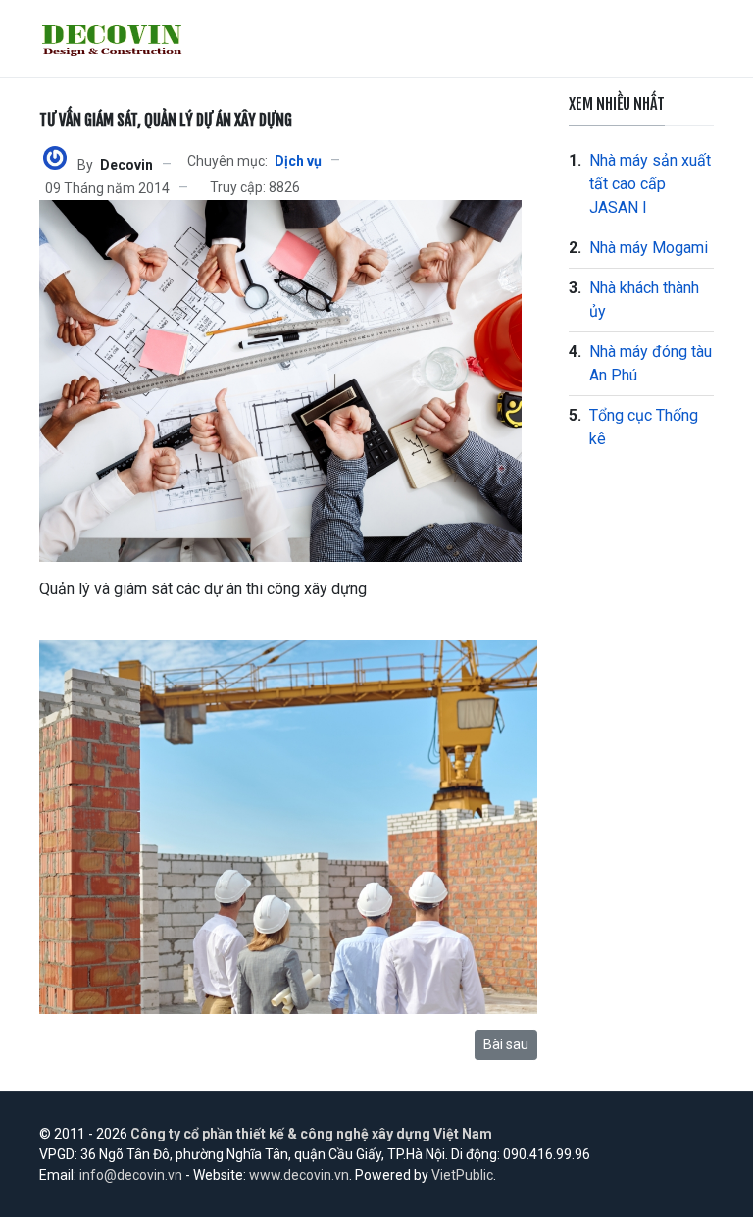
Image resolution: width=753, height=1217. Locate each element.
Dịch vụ (298, 161)
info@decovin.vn (130, 1175)
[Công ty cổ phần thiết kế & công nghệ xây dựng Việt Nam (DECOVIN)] (112, 39)
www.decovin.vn (299, 1175)
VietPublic (462, 1175)
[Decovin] (55, 157)
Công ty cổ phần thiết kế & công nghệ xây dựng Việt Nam (311, 1133)
